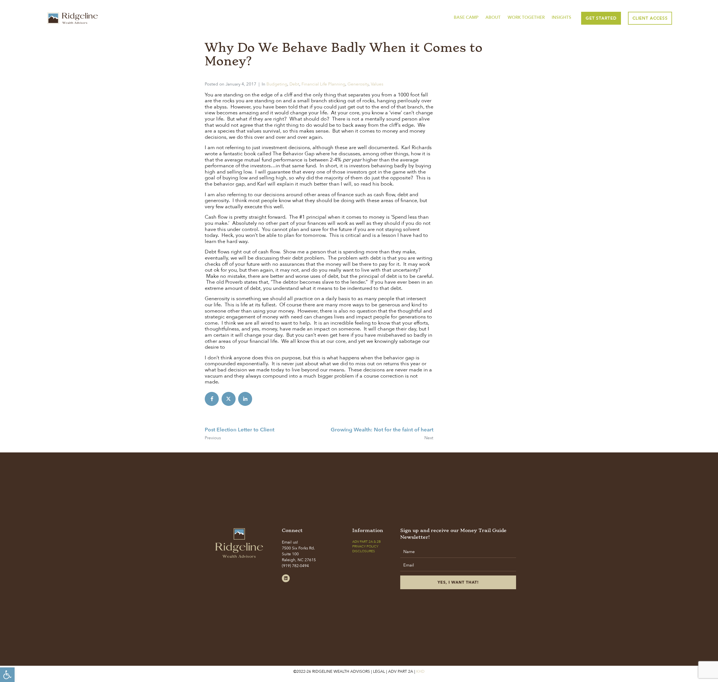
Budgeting (276, 84)
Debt (294, 84)
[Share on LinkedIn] (245, 399)
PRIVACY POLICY (365, 546)
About (493, 17)
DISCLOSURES (363, 551)
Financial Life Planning (323, 84)
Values (377, 84)
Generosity (358, 84)
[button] (7, 674)
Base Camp (466, 17)
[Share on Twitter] (229, 399)
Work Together (526, 17)
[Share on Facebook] (212, 399)
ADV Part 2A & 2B (366, 541)
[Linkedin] (286, 578)
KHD (420, 671)
